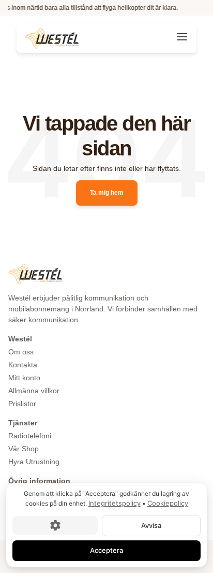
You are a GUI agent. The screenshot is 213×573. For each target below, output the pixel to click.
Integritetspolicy (114, 503)
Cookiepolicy (167, 503)
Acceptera (106, 550)
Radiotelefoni (29, 436)
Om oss (21, 352)
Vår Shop (23, 449)
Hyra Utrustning (33, 461)
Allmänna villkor (33, 390)
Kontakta (22, 365)
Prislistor (22, 403)
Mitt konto (24, 378)
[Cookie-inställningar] (55, 525)
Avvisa (151, 525)
